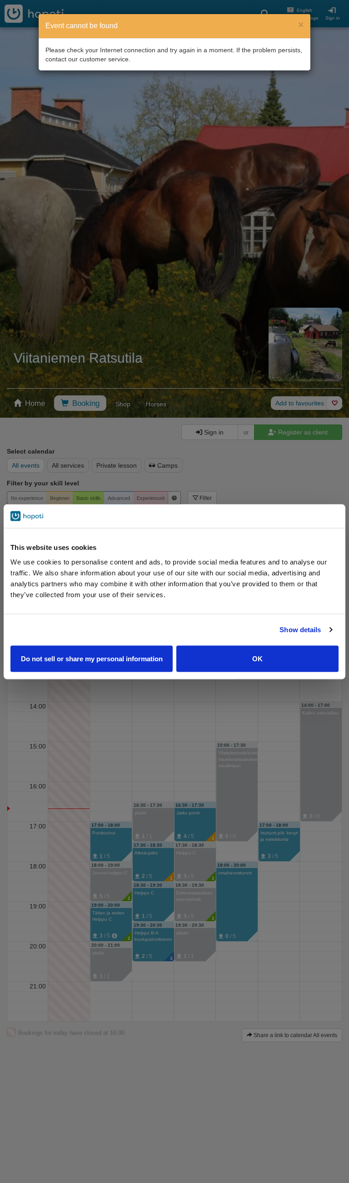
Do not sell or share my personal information (92, 658)
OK (257, 658)
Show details (300, 630)
